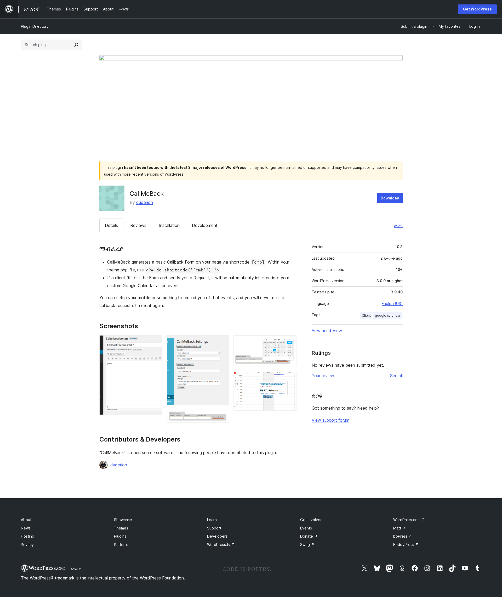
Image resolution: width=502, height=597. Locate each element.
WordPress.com (409, 519)
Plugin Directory (35, 26)
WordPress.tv (221, 544)
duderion (144, 202)
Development (205, 225)
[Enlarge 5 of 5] (289, 377)
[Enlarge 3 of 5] (222, 416)
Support (214, 528)
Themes (121, 528)
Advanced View (327, 330)
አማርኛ (76, 569)
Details (111, 225)
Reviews (138, 225)
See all (396, 375)
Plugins (120, 536)
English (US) (392, 303)
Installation (169, 225)
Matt (399, 528)
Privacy (27, 544)
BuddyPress (406, 544)
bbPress (402, 536)
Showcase (123, 519)
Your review (323, 375)
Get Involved (311, 519)
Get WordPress (477, 9)
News (26, 528)
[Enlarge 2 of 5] (222, 342)
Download (390, 198)
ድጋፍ (398, 225)
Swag (307, 544)
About (26, 519)
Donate (308, 536)
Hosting (27, 536)
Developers (217, 536)
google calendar (388, 315)
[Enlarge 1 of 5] (155, 342)
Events (306, 528)
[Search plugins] (76, 45)
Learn (212, 519)
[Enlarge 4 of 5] (289, 342)
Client (366, 315)
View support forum (330, 420)
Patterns (121, 544)
